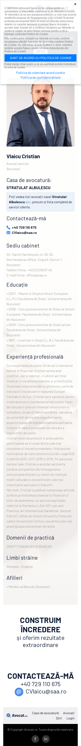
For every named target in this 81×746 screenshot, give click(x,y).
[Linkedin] (46, 739)
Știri (59, 718)
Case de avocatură (45, 713)
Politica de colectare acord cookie (40, 72)
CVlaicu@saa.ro (24, 232)
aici (28, 202)
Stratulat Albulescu (28, 187)
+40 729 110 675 (24, 227)
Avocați (69, 713)
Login (70, 718)
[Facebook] (35, 739)
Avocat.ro (16, 715)
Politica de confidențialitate (41, 77)
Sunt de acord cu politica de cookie (40, 58)
